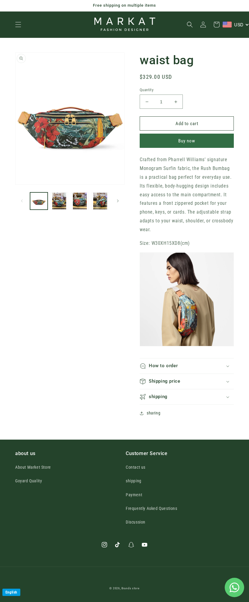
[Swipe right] (117, 201)
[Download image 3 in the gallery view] (80, 201)
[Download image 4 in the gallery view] (100, 201)
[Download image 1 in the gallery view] (39, 201)
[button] (18, 24)
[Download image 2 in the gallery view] (59, 201)
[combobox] (236, 25)
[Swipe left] (22, 201)
